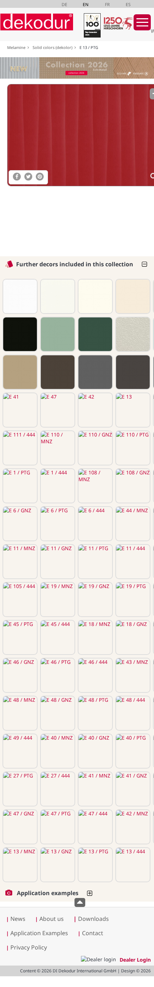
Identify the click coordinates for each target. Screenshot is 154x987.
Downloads (91, 919)
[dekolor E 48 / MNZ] (19, 713)
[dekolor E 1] (94, 296)
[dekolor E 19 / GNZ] (94, 599)
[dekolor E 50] (94, 372)
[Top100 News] (91, 26)
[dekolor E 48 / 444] (132, 713)
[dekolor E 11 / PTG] (94, 561)
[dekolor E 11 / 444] (132, 561)
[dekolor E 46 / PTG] (57, 675)
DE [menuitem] (64, 4)
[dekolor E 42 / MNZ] (132, 826)
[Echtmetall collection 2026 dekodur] (77, 69)
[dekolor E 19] (94, 334)
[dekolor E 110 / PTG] (132, 447)
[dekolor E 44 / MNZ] (132, 523)
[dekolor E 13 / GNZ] (57, 864)
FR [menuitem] (107, 4)
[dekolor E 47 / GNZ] (19, 826)
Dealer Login (135, 959)
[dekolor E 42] (94, 410)
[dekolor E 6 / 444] (94, 523)
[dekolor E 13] (132, 410)
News (17, 919)
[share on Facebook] (17, 177)
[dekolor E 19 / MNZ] (57, 599)
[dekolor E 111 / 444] (19, 447)
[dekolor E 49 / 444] (19, 751)
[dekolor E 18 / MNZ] (94, 637)
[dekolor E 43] (19, 372)
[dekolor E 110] (57, 296)
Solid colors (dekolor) (53, 47)
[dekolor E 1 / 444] (57, 485)
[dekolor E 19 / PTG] (132, 599)
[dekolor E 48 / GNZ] (57, 713)
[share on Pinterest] (40, 177)
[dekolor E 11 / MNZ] (19, 561)
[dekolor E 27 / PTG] (19, 788)
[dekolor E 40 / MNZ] (57, 751)
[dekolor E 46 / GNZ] (19, 675)
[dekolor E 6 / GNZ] (19, 523)
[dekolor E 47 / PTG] (57, 826)
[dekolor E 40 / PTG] (132, 751)
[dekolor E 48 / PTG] (94, 713)
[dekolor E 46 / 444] (94, 675)
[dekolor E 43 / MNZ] (132, 675)
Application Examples (39, 933)
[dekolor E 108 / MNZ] (94, 485)
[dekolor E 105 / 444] (19, 599)
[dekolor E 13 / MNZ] (19, 864)
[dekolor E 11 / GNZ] (57, 561)
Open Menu (142, 22)
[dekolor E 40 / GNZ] (94, 751)
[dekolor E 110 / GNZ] (94, 447)
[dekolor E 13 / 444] (132, 864)
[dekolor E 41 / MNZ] (94, 788)
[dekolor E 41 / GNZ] (132, 788)
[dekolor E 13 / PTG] (94, 864)
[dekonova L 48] (132, 334)
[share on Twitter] (28, 177)
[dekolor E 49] (132, 372)
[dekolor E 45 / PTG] (19, 637)
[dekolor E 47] (57, 410)
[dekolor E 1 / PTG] (19, 485)
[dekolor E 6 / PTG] (57, 523)
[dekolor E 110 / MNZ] (57, 447)
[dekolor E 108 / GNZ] (132, 485)
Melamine (17, 47)
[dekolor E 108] (132, 296)
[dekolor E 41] (19, 410)
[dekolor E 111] (19, 296)
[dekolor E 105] (57, 334)
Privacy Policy (28, 947)
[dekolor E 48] (57, 372)
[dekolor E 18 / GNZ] (132, 637)
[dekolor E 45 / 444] (57, 637)
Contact (92, 933)
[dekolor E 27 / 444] (57, 788)
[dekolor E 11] (19, 334)
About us (51, 919)
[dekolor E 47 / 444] (94, 826)
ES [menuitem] (128, 4)
